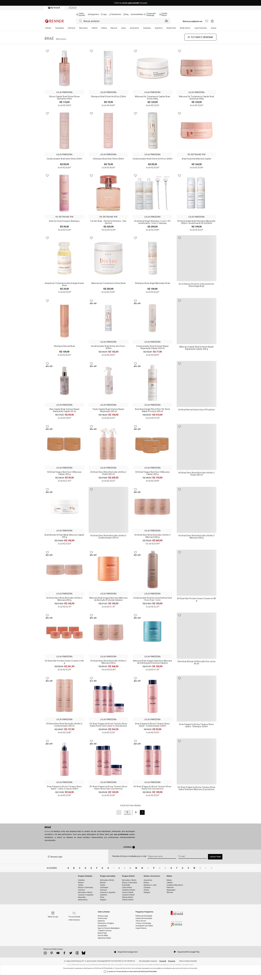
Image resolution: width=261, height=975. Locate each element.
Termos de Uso (119, 968)
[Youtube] (58, 953)
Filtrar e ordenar (202, 37)
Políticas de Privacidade (104, 968)
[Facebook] (64, 953)
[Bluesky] (83, 953)
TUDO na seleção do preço (130, 3)
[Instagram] (45, 953)
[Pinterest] (51, 953)
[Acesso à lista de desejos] (206, 22)
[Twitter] (70, 953)
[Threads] (77, 953)
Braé (48, 827)
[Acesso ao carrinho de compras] (212, 22)
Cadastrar (215, 857)
